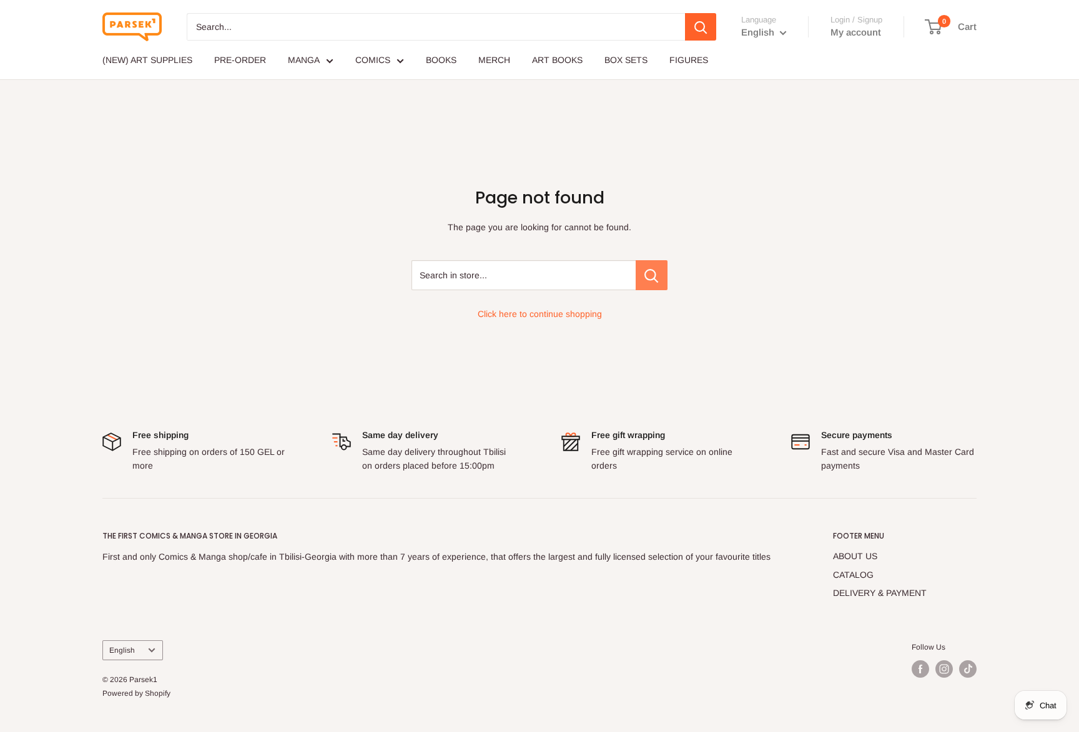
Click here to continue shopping (540, 314)
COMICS (372, 60)
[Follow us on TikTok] (968, 669)
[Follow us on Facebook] (920, 669)
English (122, 650)
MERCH (494, 60)
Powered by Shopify (136, 693)
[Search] (700, 27)
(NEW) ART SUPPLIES (147, 60)
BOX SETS (626, 60)
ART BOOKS (557, 60)
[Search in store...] (652, 275)
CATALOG (853, 575)
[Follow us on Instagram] (944, 669)
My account (855, 32)
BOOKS (441, 60)
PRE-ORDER (240, 60)
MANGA (304, 60)
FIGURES (688, 60)
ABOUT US (855, 556)
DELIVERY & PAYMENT (880, 593)
